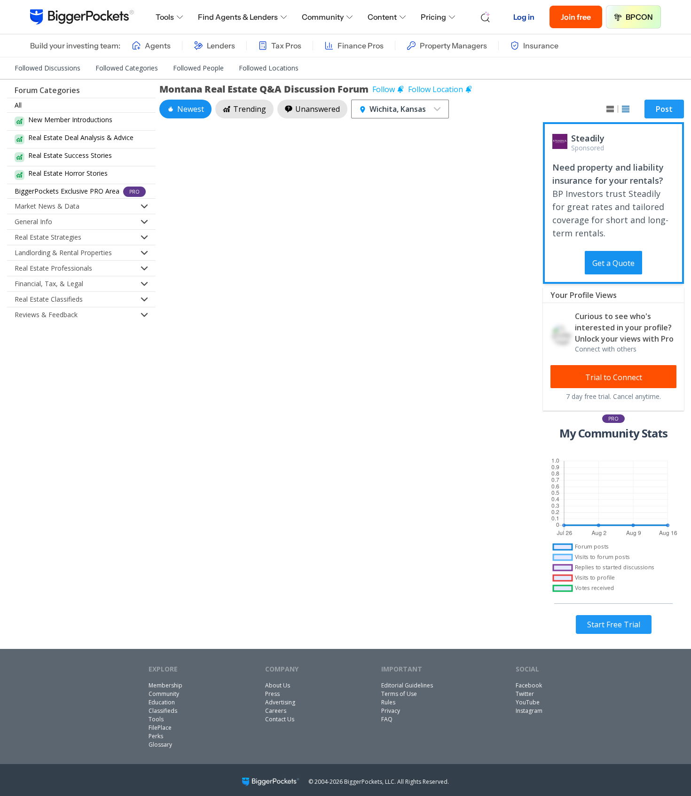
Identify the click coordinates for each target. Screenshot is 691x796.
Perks (156, 736)
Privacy (390, 711)
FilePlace (160, 728)
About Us (277, 685)
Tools (165, 17)
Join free (576, 17)
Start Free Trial (613, 624)
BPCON (639, 17)
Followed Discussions (47, 67)
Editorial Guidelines (407, 685)
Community (323, 17)
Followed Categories (126, 67)
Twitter (525, 694)
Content (382, 17)
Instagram (529, 711)
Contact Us (279, 719)
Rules (388, 702)
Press (272, 694)
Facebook (529, 685)
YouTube (528, 702)
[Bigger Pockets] (82, 16)
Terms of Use (399, 694)
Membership (165, 685)
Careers (275, 711)
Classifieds (163, 711)
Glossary (160, 745)
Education (162, 702)
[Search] (486, 17)
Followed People (198, 67)
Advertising (280, 702)
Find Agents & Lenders (238, 17)
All (18, 105)
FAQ (387, 719)
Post (664, 109)
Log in (523, 17)
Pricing (433, 17)
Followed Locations (268, 67)
